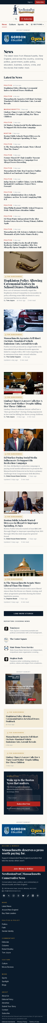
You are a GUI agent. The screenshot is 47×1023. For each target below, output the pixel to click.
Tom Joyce (10, 300)
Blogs (4, 985)
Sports (21, 24)
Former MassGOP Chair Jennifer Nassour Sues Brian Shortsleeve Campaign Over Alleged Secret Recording (22, 160)
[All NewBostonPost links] (38, 896)
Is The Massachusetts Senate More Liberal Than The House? (22, 148)
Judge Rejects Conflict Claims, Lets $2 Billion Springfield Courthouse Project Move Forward (23, 184)
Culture (12, 24)
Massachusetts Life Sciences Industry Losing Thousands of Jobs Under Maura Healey (23, 233)
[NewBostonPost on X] (9, 896)
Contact (5, 1010)
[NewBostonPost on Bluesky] (23, 896)
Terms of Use (34, 1022)
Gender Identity (8, 931)
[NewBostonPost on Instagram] (13, 896)
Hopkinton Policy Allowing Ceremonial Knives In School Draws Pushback (20, 89)
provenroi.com (22, 1018)
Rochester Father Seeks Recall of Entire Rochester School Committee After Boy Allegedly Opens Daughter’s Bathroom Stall (22, 245)
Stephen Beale (11, 599)
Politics (4, 924)
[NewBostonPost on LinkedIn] (33, 896)
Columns (5, 946)
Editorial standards (8, 1022)
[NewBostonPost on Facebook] (4, 896)
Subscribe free (23, 804)
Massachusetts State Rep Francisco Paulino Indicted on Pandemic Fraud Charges (22, 172)
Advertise (5, 1003)
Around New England (10, 910)
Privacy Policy (22, 1022)
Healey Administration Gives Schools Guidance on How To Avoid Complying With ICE (22, 197)
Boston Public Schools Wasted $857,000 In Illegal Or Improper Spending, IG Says (22, 137)
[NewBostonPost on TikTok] (28, 896)
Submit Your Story (9, 1006)
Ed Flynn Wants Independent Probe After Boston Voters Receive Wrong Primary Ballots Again (23, 221)
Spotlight (5, 981)
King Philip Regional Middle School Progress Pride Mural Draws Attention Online (23, 209)
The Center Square (13, 357)
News (4, 24)
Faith (4, 928)
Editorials (5, 942)
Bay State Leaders (9, 913)
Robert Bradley (7, 949)
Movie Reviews (8, 967)
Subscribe (40, 2)
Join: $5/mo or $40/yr (23, 869)
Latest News (6, 906)
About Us (5, 996)
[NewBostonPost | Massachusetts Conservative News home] (23, 9)
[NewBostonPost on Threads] (18, 896)
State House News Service (16, 476)
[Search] (16, 18)
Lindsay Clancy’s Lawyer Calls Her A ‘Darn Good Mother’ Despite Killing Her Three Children (22, 114)
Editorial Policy (7, 999)
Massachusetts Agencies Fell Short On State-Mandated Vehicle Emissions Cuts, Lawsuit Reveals (23, 101)
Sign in (30, 2)
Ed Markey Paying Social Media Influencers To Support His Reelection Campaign (23, 126)
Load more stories (23, 613)
